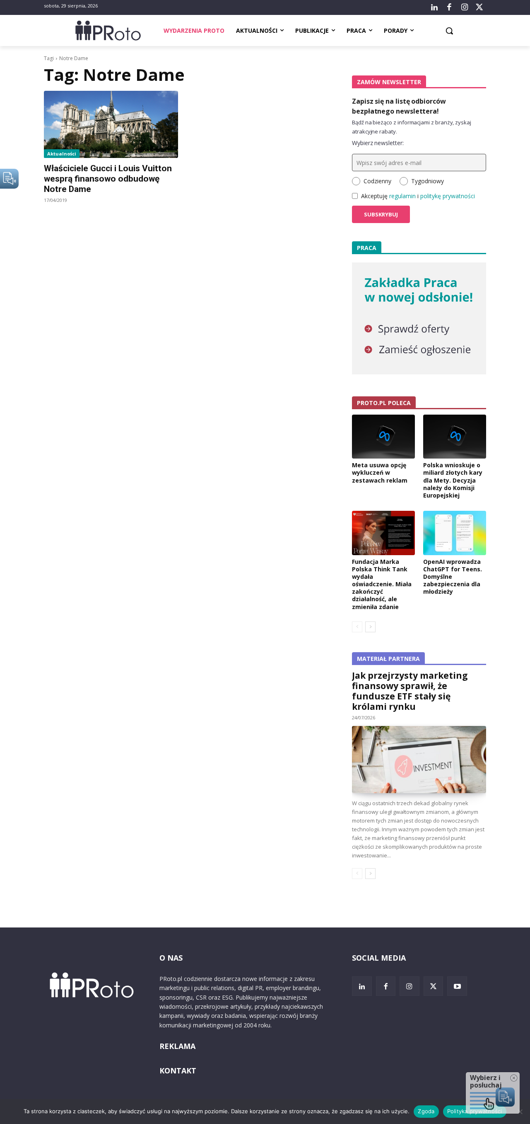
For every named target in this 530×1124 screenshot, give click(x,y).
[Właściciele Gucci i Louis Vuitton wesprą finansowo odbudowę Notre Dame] (111, 124)
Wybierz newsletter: (378, 143)
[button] (449, 31)
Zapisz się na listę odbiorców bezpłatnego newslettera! (399, 106)
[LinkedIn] (434, 7)
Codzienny (377, 181)
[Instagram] (464, 7)
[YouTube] (457, 986)
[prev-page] (357, 626)
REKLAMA (177, 1046)
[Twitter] (479, 7)
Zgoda (426, 1111)
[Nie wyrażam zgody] (520, 1111)
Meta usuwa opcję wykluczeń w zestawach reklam (379, 472)
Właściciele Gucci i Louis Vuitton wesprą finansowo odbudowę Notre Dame (108, 178)
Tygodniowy (427, 181)
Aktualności (61, 154)
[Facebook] (449, 7)
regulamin (402, 196)
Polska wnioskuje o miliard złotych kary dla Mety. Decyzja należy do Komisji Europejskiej (452, 480)
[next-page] (370, 626)
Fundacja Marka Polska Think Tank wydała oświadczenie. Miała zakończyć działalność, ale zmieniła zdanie (382, 584)
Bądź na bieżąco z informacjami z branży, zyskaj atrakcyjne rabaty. (411, 127)
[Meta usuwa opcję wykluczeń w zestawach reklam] (383, 437)
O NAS (171, 958)
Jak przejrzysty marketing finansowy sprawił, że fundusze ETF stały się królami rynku (410, 691)
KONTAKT (177, 1070)
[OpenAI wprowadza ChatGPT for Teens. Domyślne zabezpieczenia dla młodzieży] (454, 533)
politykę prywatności (447, 196)
